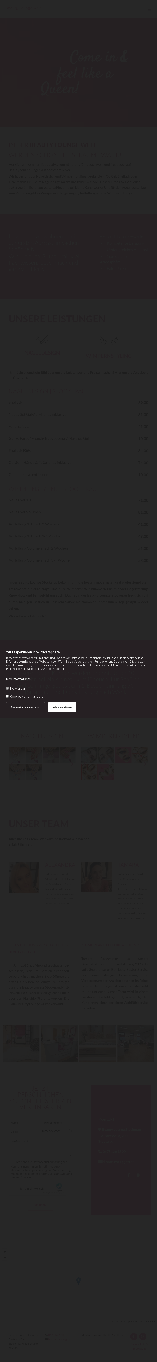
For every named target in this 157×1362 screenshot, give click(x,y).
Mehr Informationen (18, 679)
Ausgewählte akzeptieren (25, 707)
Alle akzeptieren (62, 707)
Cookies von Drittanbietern (28, 696)
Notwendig (17, 688)
